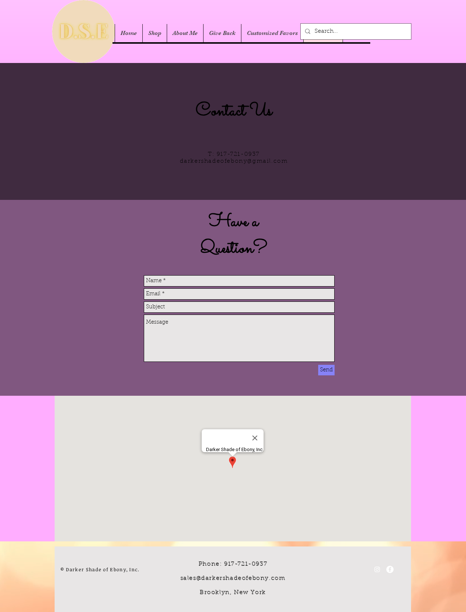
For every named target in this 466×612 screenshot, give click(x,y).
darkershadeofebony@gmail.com (234, 161)
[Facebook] (390, 569)
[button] (154, 33)
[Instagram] (377, 569)
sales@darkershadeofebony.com (233, 578)
